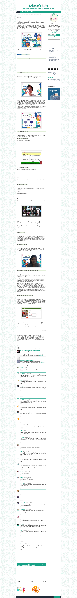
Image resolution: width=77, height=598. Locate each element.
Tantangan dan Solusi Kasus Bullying (53, 75)
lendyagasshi (22, 483)
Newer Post (19, 581)
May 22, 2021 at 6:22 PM (27, 477)
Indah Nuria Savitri (23, 406)
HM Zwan (21, 524)
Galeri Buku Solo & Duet (29, 11)
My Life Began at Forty (52, 64)
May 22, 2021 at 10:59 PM (27, 496)
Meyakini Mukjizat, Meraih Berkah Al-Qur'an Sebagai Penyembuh (54, 81)
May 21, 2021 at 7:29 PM (25, 424)
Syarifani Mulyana (22, 509)
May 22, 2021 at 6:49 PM (27, 483)
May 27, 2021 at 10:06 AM (27, 537)
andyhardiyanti (22, 502)
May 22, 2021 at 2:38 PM (29, 458)
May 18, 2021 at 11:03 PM (26, 380)
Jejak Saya (22, 11)
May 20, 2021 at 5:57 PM (29, 406)
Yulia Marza (22, 367)
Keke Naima (22, 496)
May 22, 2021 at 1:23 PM (26, 451)
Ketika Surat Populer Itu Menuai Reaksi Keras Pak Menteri (29, 357)
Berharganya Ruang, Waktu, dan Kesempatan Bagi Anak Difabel (30, 350)
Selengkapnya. (56, 30)
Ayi (20, 424)
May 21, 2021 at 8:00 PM (26, 430)
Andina (21, 380)
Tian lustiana (22, 537)
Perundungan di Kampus (51, 72)
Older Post (44, 581)
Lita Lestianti (22, 373)
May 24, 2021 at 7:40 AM (26, 530)
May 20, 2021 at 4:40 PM (28, 399)
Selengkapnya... (41, 348)
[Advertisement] (31, 573)
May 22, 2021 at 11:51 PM (29, 509)
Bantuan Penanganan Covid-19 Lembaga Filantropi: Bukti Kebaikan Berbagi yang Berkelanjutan (54, 48)
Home (32, 581)
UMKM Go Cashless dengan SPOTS (54, 45)
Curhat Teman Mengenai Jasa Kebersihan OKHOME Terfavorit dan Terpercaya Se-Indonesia (54, 56)
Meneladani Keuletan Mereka (24, 353)
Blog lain (41, 11)
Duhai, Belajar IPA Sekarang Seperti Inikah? (27, 360)
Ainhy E (21, 430)
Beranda (17, 11)
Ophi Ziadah (22, 437)
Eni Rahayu (22, 543)
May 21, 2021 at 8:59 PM (27, 437)
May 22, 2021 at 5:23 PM (27, 471)
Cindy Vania (22, 477)
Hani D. (21, 451)
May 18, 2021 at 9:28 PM (27, 373)
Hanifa (21, 530)
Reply (21, 377)
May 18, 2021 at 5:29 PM (27, 367)
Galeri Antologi (36, 11)
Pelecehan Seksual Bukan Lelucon (53, 73)
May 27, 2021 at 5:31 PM (27, 543)
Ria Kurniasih (22, 399)
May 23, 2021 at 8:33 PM (26, 524)
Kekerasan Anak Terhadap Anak (52, 74)
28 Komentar (23, 17)
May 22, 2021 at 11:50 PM (28, 502)
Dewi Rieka (22, 471)
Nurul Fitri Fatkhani (23, 458)
